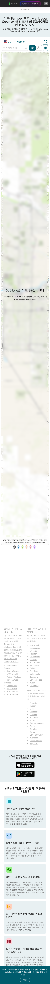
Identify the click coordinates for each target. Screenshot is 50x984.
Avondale (34, 738)
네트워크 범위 (32, 48)
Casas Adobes (36, 741)
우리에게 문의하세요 (23, 930)
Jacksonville (35, 677)
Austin (32, 683)
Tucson (33, 706)
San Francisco (36, 680)
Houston (33, 654)
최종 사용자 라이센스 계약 (28, 972)
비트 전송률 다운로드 (38, 48)
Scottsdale (34, 717)
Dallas (32, 668)
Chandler (33, 712)
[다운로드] (25, 765)
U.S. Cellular (12, 688)
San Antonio (35, 662)
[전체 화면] (45, 42)
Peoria (32, 726)
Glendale (33, 714)
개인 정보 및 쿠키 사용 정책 (35, 969)
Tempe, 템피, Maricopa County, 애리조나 (12, 659)
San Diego (34, 665)
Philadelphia (35, 657)
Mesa (32, 709)
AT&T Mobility (13, 674)
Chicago (33, 651)
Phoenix (33, 659)
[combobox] (8, 41)
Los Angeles (35, 648)
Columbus (34, 686)
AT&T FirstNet (12, 691)
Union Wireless (13, 671)
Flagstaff (34, 743)
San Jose (34, 671)
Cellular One (12, 686)
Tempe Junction (37, 723)
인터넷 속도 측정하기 (30, 4)
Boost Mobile (12, 694)
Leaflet (4, 539)
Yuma (32, 732)
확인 (25, 980)
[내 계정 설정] (46, 3)
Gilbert (32, 720)
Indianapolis (35, 674)
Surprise (33, 729)
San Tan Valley (36, 735)
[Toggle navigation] (4, 3)
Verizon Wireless (14, 677)
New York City (36, 645)
